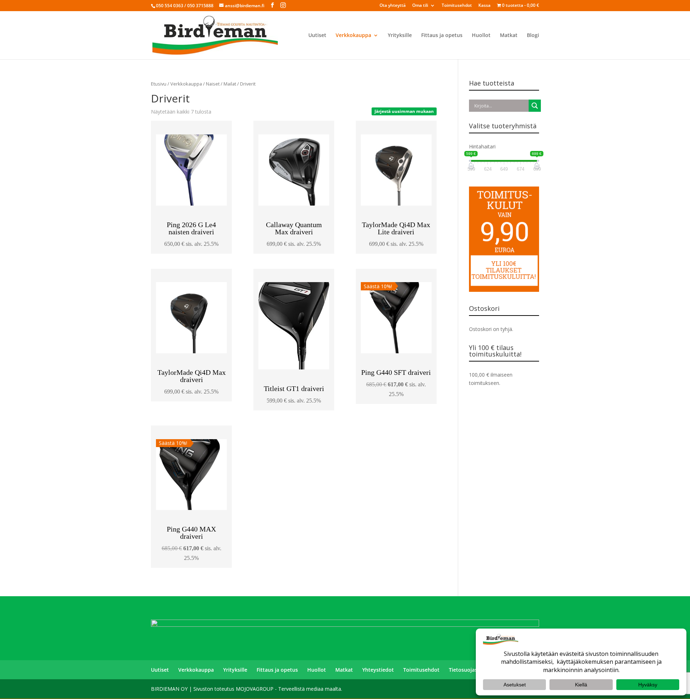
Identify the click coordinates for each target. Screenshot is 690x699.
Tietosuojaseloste (470, 669)
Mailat (230, 84)
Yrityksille (400, 35)
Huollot (481, 35)
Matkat (509, 35)
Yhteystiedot (378, 669)
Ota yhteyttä (393, 5)
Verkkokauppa (353, 35)
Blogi (533, 35)
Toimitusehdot (457, 5)
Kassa (484, 5)
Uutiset (317, 35)
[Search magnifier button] (535, 106)
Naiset (213, 84)
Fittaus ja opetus (442, 35)
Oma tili (420, 5)
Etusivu (158, 84)
